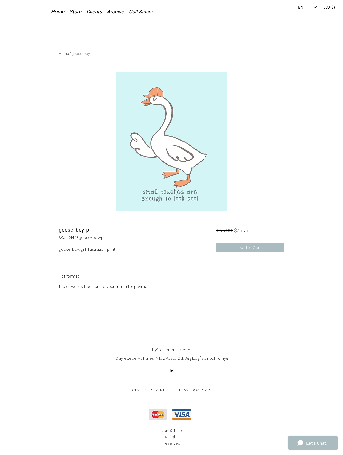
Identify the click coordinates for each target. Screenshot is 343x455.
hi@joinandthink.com (171, 350)
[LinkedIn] (171, 370)
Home (64, 53)
